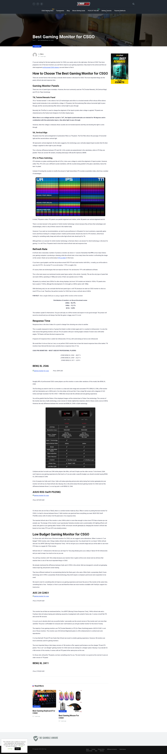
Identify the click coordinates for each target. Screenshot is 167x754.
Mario (42, 54)
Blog (68, 10)
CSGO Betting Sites (47, 10)
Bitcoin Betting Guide (78, 10)
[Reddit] (41, 4)
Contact (93, 749)
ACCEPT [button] (18, 748)
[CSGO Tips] (83, 4)
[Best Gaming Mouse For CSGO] (70, 701)
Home (34, 40)
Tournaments (60, 10)
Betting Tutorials (107, 10)
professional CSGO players (51, 67)
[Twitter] (34, 4)
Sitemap (102, 750)
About (87, 749)
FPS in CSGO (62, 258)
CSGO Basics (122, 749)
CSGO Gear (37, 46)
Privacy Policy (101, 749)
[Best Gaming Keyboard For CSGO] (44, 699)
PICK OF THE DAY (93, 10)
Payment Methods (120, 10)
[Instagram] (37, 4)
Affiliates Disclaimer (112, 749)
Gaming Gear (89, 750)
